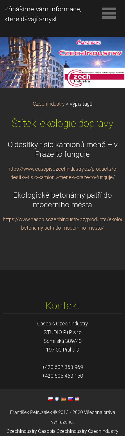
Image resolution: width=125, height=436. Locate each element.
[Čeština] (50, 399)
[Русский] (70, 399)
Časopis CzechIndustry (62, 431)
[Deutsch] (63, 399)
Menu (109, 13)
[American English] (77, 399)
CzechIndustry (49, 104)
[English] (57, 399)
